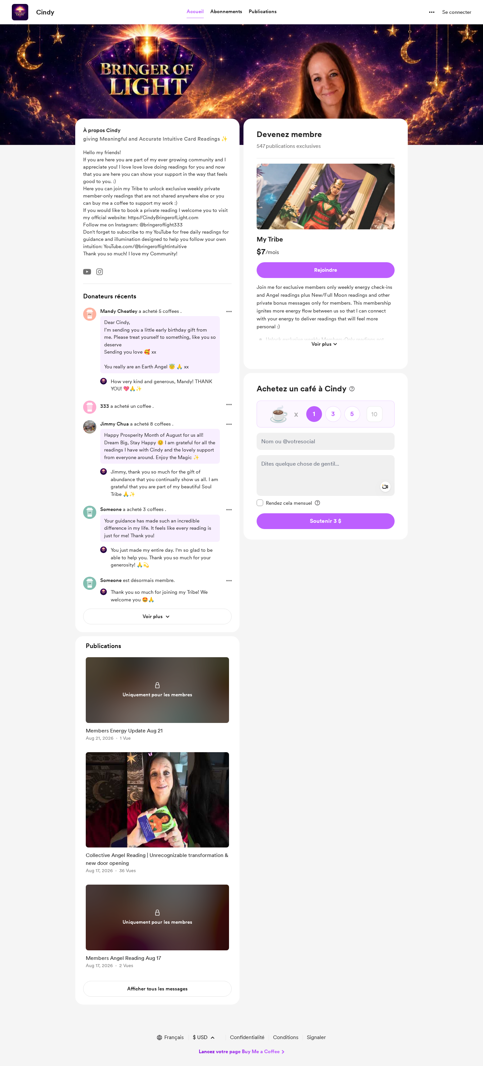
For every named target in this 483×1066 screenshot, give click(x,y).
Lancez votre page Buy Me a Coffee (239, 1051)
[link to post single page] (157, 700)
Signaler (316, 1037)
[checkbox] (284, 502)
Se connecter (456, 12)
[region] (325, 244)
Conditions (285, 1037)
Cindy (45, 12)
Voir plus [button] (321, 344)
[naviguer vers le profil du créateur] (20, 12)
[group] (326, 257)
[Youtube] (87, 272)
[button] (195, 12)
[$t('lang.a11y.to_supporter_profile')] (103, 381)
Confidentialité (247, 1037)
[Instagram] (99, 271)
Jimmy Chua (114, 424)
